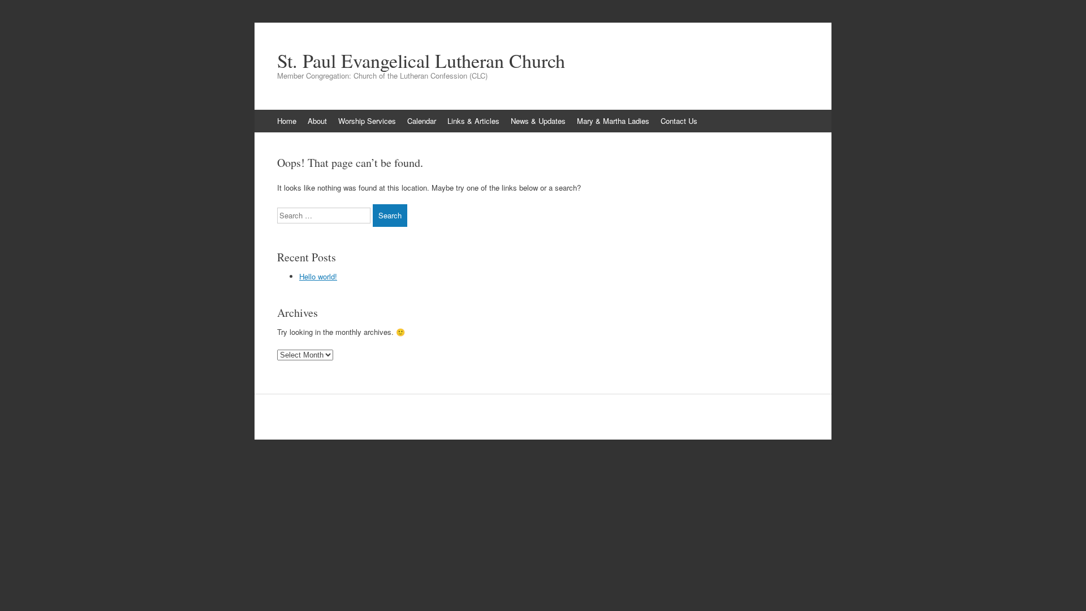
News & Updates (538, 120)
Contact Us (679, 120)
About (317, 120)
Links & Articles (473, 120)
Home (286, 120)
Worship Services (367, 120)
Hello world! (318, 276)
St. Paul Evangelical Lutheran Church (421, 60)
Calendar (421, 120)
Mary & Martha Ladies (613, 120)
